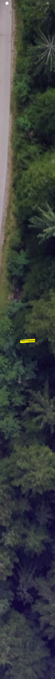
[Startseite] (6, 3)
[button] (48, 3)
